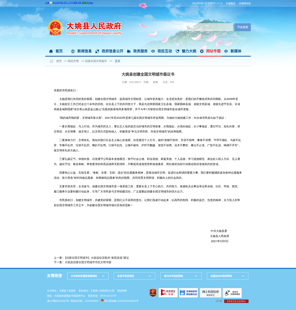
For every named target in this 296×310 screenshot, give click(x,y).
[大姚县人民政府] (83, 8)
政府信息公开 (112, 51)
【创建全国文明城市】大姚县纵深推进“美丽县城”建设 (97, 257)
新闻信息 (84, 51)
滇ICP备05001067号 (58, 301)
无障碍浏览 (245, 3)
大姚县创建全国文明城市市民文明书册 (88, 262)
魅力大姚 (189, 51)
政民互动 (165, 51)
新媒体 (236, 51)
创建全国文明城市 (96, 61)
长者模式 (230, 3)
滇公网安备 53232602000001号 (121, 301)
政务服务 (140, 51)
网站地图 (122, 290)
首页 (59, 51)
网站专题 (213, 51)
